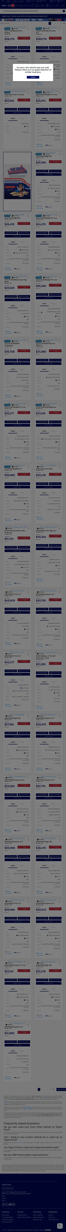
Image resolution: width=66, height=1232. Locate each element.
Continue (33, 77)
